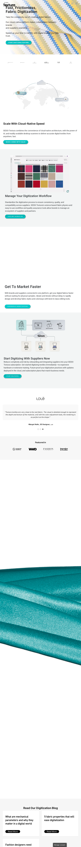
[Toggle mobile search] (72, 3)
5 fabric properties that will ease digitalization (59, 828)
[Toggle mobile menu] (77, 3)
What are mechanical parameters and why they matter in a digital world (19, 830)
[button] (38, 439)
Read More (13, 841)
